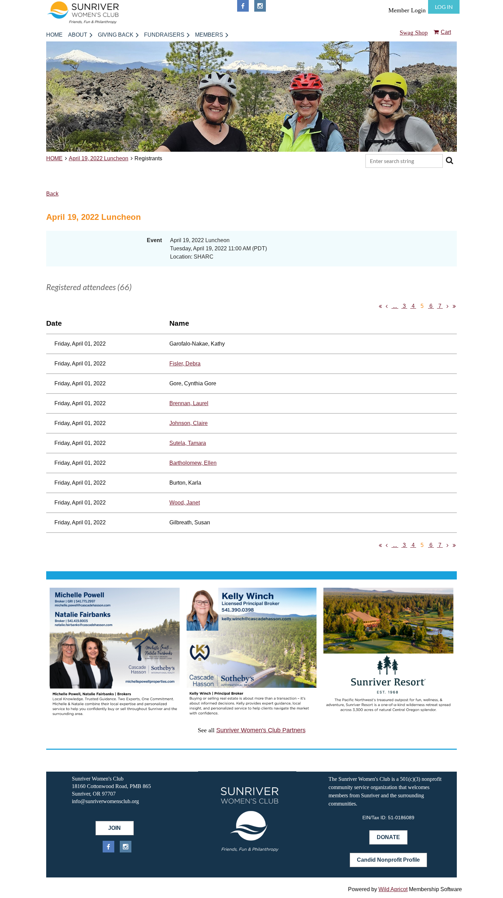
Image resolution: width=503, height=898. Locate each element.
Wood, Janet (184, 503)
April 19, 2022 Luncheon (98, 158)
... (394, 306)
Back (52, 194)
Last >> (454, 306)
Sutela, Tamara (187, 443)
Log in (444, 6)
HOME (54, 158)
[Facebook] (243, 6)
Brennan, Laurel (188, 403)
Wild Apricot (393, 889)
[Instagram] (260, 6)
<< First (380, 306)
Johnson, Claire (188, 423)
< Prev (386, 306)
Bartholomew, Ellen (193, 463)
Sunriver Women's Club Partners (261, 730)
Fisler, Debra (185, 363)
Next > (447, 306)
